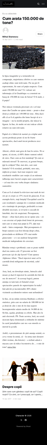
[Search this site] (38, 4)
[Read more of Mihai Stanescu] (5, 30)
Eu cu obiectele (9, 13)
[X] (21, 420)
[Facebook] (26, 420)
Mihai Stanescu (10, 37)
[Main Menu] (43, 4)
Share (40, 34)
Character (20, 415)
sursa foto (11, 346)
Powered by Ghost (24, 426)
